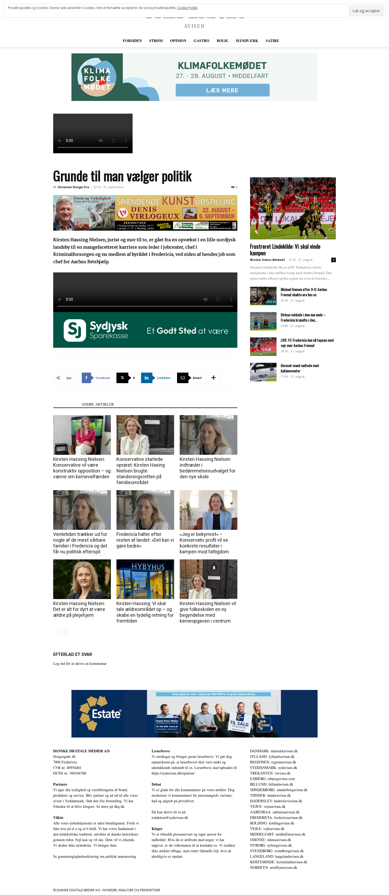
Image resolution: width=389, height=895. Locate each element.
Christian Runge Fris (73, 187)
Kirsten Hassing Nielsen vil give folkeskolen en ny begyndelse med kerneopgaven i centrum (208, 612)
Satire (272, 40)
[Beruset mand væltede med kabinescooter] (263, 372)
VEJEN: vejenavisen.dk (268, 806)
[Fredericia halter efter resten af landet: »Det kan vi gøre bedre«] (145, 510)
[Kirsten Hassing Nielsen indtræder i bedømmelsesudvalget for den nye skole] (208, 435)
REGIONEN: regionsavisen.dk (273, 761)
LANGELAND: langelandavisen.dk (277, 856)
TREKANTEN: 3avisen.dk (270, 773)
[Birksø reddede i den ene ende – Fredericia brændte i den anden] (263, 321)
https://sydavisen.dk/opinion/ (173, 773)
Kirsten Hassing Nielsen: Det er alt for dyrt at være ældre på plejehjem (79, 609)
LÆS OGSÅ (65, 404)
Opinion (178, 40)
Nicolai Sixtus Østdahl (267, 260)
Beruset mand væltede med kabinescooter (300, 368)
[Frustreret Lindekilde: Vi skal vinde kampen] (293, 208)
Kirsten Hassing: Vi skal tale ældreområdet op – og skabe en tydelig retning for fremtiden (145, 612)
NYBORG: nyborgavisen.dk (271, 845)
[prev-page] (56, 632)
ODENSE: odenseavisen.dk (270, 839)
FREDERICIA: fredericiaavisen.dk (276, 817)
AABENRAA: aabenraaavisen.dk (275, 811)
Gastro (201, 40)
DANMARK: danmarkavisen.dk (274, 750)
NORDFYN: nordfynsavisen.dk (273, 867)
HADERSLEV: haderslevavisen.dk (276, 800)
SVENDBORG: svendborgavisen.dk (277, 850)
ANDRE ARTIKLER (98, 404)
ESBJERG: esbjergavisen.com (272, 778)
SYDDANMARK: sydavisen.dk (273, 767)
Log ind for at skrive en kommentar (80, 663)
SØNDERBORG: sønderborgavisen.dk (278, 789)
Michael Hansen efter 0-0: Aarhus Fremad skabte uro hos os (304, 291)
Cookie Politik (187, 8)
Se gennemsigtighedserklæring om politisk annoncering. (95, 856)
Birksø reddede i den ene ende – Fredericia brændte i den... (303, 317)
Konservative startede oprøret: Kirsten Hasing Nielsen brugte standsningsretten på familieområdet (140, 470)
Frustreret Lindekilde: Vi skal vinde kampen (285, 249)
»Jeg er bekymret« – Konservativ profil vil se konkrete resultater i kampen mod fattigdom (204, 542)
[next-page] (65, 632)
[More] (214, 378)
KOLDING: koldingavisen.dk (272, 823)
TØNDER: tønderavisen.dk (270, 795)
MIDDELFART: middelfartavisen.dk (277, 834)
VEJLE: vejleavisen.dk (267, 828)
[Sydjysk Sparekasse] (145, 330)
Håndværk (247, 40)
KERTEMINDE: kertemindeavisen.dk (278, 861)
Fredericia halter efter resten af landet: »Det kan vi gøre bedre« (145, 540)
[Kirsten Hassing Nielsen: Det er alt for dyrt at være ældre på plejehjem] (82, 579)
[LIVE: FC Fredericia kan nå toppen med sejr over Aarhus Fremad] (263, 346)
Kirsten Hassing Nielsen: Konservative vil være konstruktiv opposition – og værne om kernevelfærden (82, 467)
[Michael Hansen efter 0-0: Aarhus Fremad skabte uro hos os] (263, 296)
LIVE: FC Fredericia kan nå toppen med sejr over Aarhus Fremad (307, 342)
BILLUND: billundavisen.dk (271, 784)
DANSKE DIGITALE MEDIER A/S (81, 751)
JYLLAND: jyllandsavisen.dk (272, 756)
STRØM (156, 40)
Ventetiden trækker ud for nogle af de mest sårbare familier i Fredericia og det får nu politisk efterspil (80, 542)
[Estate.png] (194, 714)
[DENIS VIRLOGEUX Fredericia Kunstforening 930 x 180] (145, 213)
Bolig (223, 40)
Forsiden (132, 40)
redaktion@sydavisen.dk (170, 817)
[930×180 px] (194, 77)
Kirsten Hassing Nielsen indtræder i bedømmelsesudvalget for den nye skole (208, 467)
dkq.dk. (119, 806)
